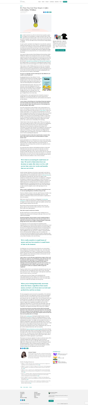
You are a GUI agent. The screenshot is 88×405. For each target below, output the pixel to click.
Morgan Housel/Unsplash (26, 32)
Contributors (52, 1)
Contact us (36, 397)
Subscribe (65, 1)
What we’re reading (23, 397)
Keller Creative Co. (64, 403)
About (35, 396)
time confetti (43, 110)
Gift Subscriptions (37, 393)
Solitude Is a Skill (61, 357)
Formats (47, 1)
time (21, 387)
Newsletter (57, 1)
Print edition (22, 392)
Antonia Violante (24, 11)
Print (60, 1)
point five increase (46, 175)
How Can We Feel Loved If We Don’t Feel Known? (62, 354)
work (30, 387)
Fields (43, 1)
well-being (25, 387)
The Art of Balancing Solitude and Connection (62, 362)
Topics (39, 1)
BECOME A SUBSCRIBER (60, 50)
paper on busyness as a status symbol (34, 329)
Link (39, 364)
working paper (29, 316)
